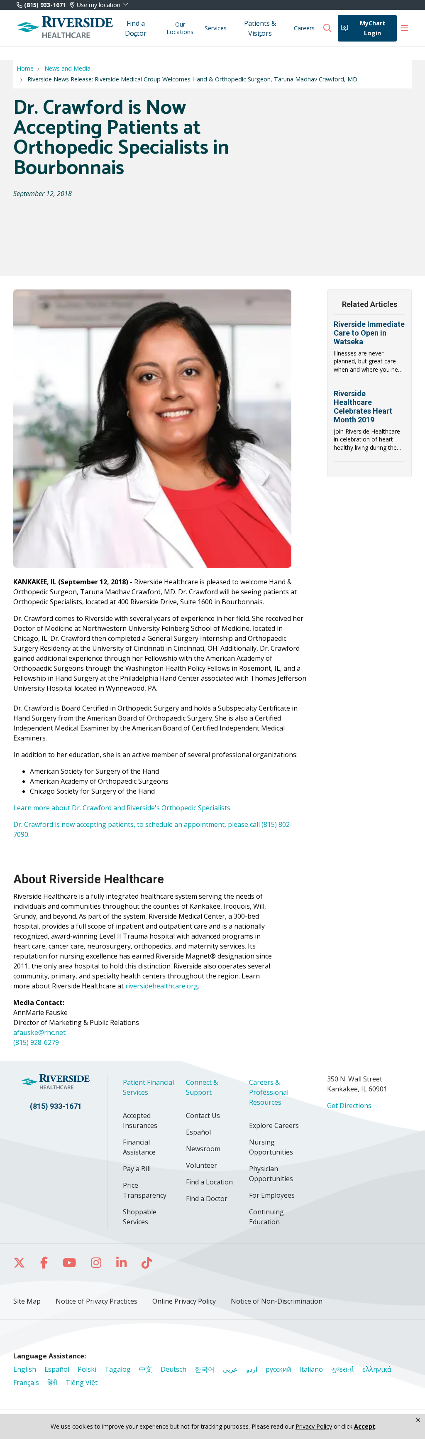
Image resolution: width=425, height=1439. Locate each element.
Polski (87, 1369)
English (24, 1369)
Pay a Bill (137, 1168)
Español (198, 1132)
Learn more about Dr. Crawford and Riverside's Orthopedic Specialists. (122, 807)
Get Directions (349, 1105)
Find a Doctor (136, 28)
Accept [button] (364, 1426)
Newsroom (203, 1148)
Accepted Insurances (140, 1120)
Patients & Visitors (260, 28)
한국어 (205, 1369)
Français (26, 1382)
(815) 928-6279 (36, 1042)
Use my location (98, 5)
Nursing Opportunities (271, 1147)
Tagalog (118, 1369)
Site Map (27, 1301)
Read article (369, 352)
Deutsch (173, 1369)
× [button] (418, 1420)
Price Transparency (144, 1190)
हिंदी (52, 1382)
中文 (145, 1369)
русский (278, 1369)
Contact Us (203, 1115)
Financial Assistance (139, 1147)
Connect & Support (202, 1087)
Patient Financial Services (148, 1087)
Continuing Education (266, 1216)
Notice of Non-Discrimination (276, 1301)
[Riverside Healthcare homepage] (65, 28)
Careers (304, 28)
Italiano (311, 1369)
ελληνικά (376, 1369)
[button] (404, 28)
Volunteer (201, 1165)
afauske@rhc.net (39, 1032)
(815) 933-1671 (44, 5)
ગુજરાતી (342, 1369)
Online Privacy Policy (184, 1301)
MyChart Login (372, 28)
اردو (251, 1369)
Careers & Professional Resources (268, 1092)
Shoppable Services (139, 1216)
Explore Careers (274, 1125)
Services (216, 28)
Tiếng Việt (82, 1382)
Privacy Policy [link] (314, 1426)
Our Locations (179, 28)
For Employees (272, 1195)
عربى (230, 1369)
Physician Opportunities (271, 1173)
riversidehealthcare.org (161, 985)
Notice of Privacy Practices (96, 1301)
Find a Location (209, 1182)
